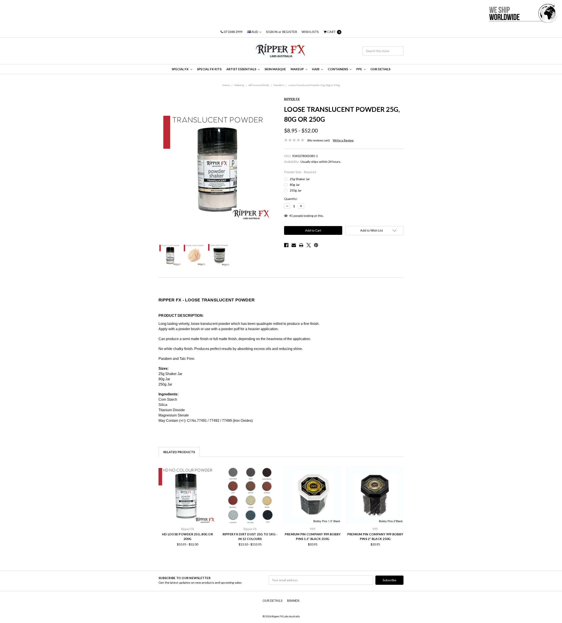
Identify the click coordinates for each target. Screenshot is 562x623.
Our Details (380, 69)
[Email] (294, 245)
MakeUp (297, 69)
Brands (293, 600)
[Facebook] (286, 245)
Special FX (180, 69)
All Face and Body (259, 85)
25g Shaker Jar (300, 179)
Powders (279, 85)
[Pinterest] (316, 245)
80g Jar (295, 185)
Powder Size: (300, 172)
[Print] (301, 245)
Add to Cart (312, 515)
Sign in (271, 32)
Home (226, 85)
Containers (338, 69)
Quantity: (290, 199)
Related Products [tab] (179, 452)
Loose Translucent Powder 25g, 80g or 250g (314, 85)
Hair (316, 69)
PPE (359, 69)
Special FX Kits (209, 69)
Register (289, 32)
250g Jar (295, 190)
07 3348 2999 (233, 32)
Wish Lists (310, 32)
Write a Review (343, 140)
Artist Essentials (241, 69)
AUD (255, 32)
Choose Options (187, 515)
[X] (308, 245)
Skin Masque (275, 69)
